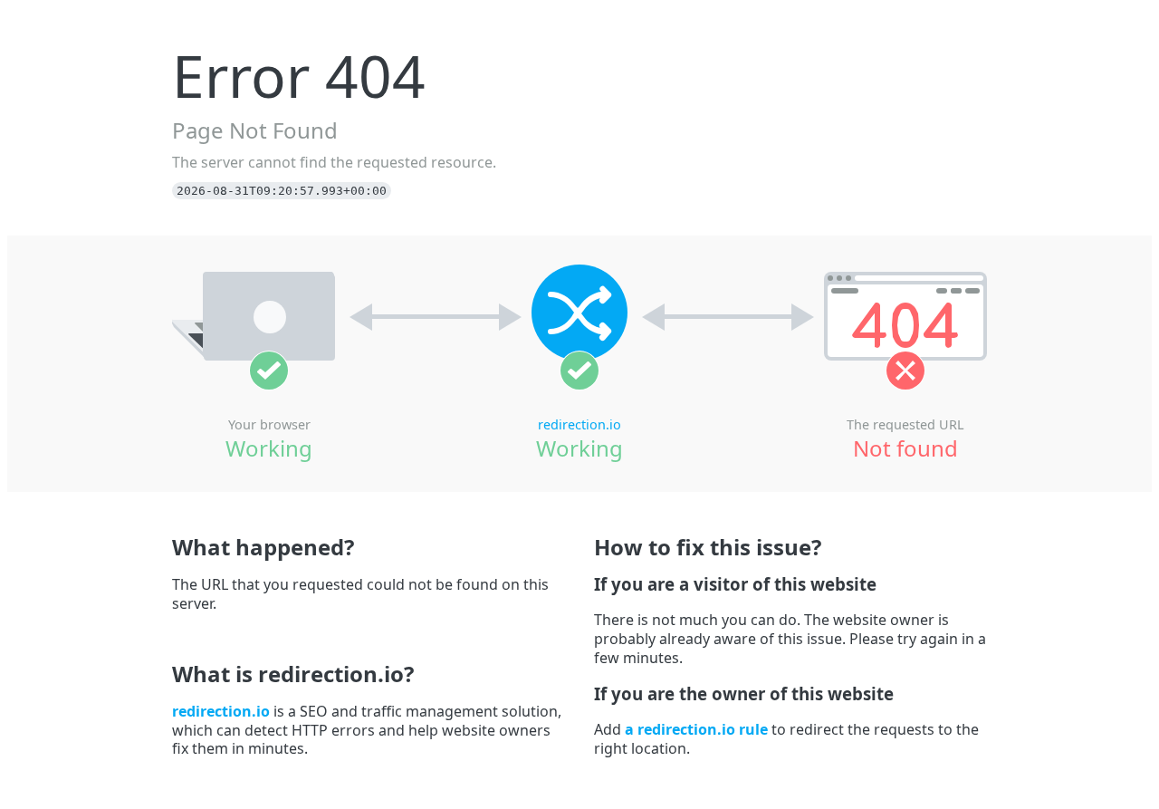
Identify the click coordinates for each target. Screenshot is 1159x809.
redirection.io (579, 424)
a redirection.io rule (696, 729)
